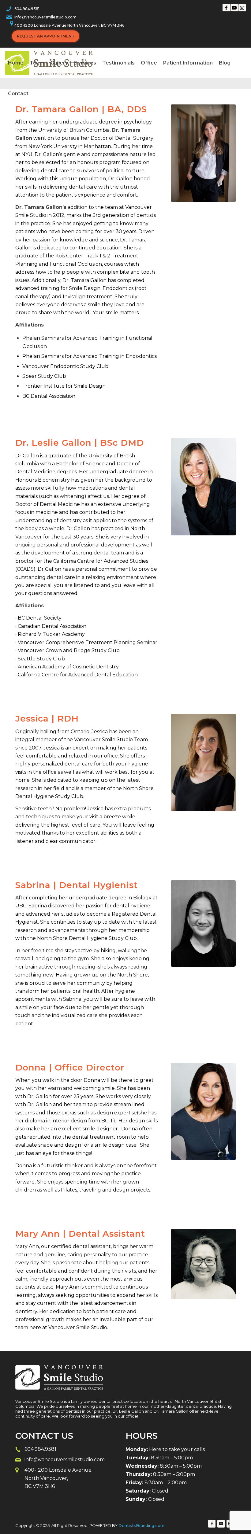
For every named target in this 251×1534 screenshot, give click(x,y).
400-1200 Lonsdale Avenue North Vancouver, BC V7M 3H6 (69, 25)
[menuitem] (16, 63)
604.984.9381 (26, 8)
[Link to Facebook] (226, 7)
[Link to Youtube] (234, 7)
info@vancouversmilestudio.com (45, 17)
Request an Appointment (45, 36)
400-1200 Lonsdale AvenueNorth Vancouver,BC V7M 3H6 (58, 1478)
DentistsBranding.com (141, 1525)
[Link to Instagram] (242, 7)
